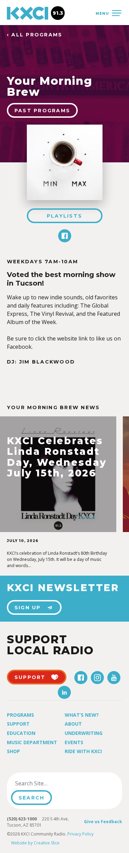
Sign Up (27, 607)
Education (21, 733)
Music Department (32, 742)
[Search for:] (46, 783)
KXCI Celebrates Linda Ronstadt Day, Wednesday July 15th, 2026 (57, 457)
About (73, 724)
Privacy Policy (80, 834)
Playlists (64, 216)
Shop (13, 751)
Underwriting (84, 733)
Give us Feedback (103, 822)
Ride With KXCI (83, 751)
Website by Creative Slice (35, 843)
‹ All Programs (34, 35)
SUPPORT (30, 677)
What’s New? (82, 715)
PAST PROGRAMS (42, 110)
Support (18, 724)
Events (74, 742)
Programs (20, 715)
